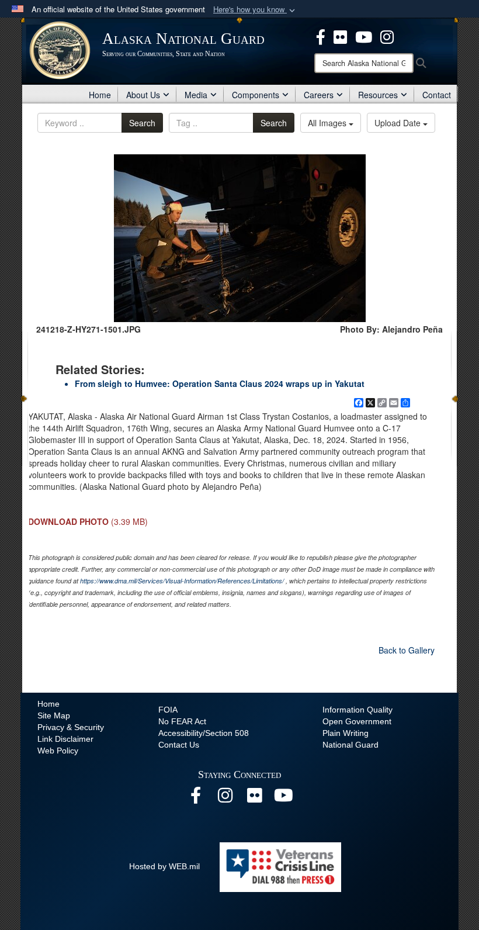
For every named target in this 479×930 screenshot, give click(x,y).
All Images (328, 123)
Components (255, 95)
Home (100, 95)
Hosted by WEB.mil (164, 866)
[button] (255, 10)
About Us (143, 95)
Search (142, 123)
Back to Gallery (407, 650)
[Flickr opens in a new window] (254, 798)
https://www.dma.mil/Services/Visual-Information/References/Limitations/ (182, 580)
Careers (319, 95)
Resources (378, 95)
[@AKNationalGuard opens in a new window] (387, 36)
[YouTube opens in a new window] (283, 798)
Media (196, 95)
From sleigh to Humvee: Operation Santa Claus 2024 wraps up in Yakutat (220, 383)
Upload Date (398, 123)
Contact (436, 95)
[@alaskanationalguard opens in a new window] (224, 798)
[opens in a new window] (320, 36)
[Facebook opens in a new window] (195, 798)
